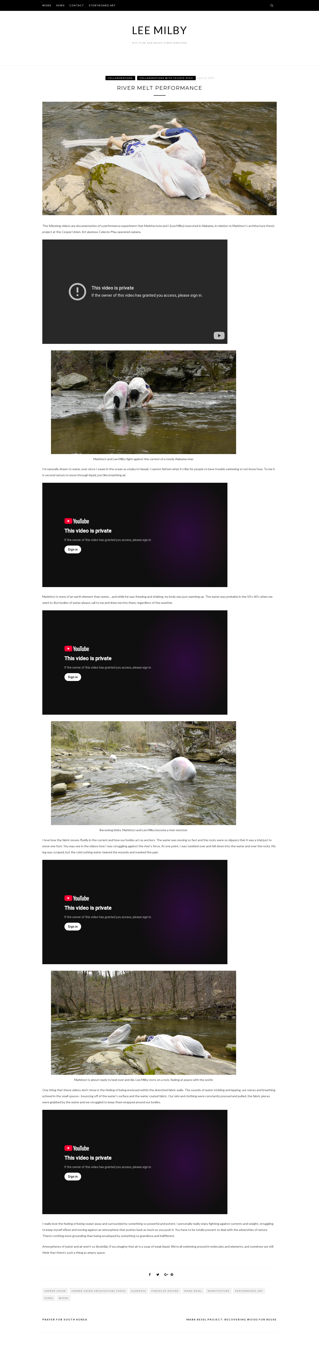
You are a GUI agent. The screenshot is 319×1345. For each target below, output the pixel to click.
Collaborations (120, 78)
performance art (249, 1291)
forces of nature (165, 1291)
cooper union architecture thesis (99, 1291)
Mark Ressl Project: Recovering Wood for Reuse (231, 1319)
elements (138, 1291)
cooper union (55, 1291)
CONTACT (76, 5)
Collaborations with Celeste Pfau (166, 78)
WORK (46, 5)
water (63, 1298)
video (48, 1298)
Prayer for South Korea (64, 1319)
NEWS (60, 5)
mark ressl (193, 1291)
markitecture (219, 1291)
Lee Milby (159, 30)
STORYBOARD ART (102, 5)
